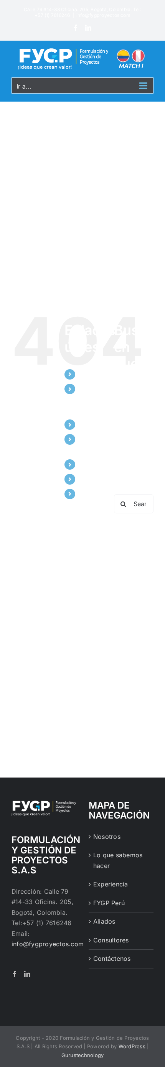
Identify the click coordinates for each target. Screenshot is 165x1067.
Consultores (97, 479)
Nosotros (93, 374)
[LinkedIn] (88, 28)
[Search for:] (133, 503)
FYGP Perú (109, 903)
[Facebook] (76, 28)
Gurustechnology (82, 1055)
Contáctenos (98, 494)
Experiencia (96, 424)
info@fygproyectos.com (103, 15)
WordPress (132, 1046)
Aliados (90, 464)
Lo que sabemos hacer (92, 399)
